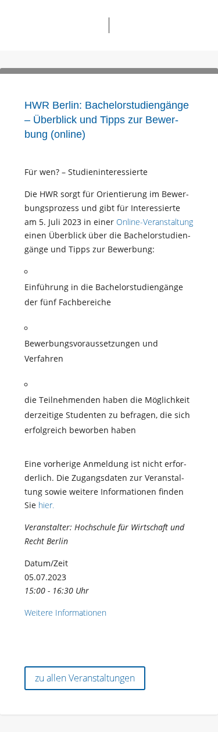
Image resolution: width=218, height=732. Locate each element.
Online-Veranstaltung (154, 221)
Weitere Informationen (65, 612)
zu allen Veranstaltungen (85, 678)
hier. (46, 504)
